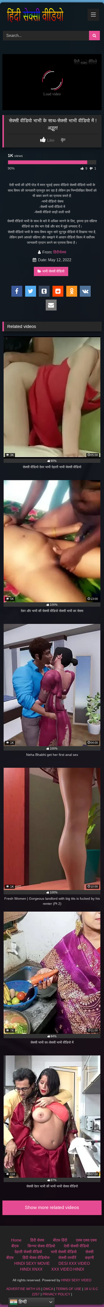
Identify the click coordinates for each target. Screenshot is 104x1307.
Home (16, 1240)
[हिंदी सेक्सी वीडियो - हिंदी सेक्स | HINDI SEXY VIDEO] (42, 16)
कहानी (89, 1258)
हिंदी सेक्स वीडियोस (36, 1258)
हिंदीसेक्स (59, 252)
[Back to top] (89, 1292)
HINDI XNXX (31, 1269)
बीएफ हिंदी (60, 1240)
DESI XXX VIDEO (74, 1263)
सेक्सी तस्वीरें (67, 1258)
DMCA (48, 1289)
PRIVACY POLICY (56, 1294)
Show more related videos (52, 1207)
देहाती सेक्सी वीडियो (28, 1252)
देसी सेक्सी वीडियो (76, 1246)
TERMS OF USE (68, 1289)
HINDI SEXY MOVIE (32, 1263)
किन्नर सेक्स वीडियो (41, 1246)
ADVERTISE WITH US (23, 1289)
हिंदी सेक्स (37, 1240)
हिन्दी (22, 1301)
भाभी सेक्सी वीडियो (53, 271)
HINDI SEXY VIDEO (76, 1280)
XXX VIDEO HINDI (67, 1269)
